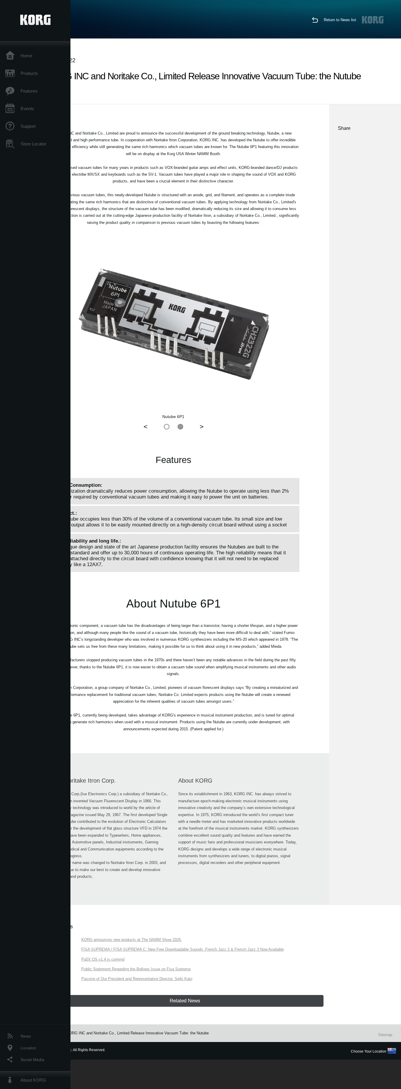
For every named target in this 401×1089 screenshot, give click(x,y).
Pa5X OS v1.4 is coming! (103, 959)
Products (29, 73)
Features (29, 90)
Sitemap (385, 1035)
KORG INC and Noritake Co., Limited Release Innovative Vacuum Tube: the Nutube (137, 1033)
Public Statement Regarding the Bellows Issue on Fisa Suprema (136, 969)
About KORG (33, 1080)
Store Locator (33, 143)
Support (28, 126)
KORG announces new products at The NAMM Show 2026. (131, 939)
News (26, 1036)
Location (28, 1048)
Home (26, 55)
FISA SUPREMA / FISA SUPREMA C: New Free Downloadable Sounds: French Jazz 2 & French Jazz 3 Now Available (182, 949)
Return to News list (340, 20)
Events (27, 108)
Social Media (32, 1059)
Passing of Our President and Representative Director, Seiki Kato (136, 978)
